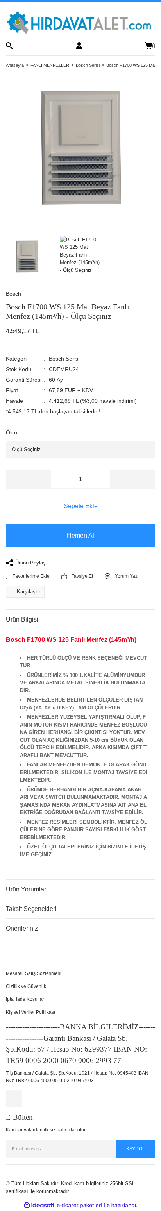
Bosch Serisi (64, 358)
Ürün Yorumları (27, 889)
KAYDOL (135, 1149)
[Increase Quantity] (132, 479)
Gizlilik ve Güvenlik (26, 986)
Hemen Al (80, 535)
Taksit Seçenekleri (31, 909)
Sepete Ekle (81, 506)
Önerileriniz (22, 928)
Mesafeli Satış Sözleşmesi (33, 973)
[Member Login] (79, 45)
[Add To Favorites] (28, 576)
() (153, 45)
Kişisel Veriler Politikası (30, 1012)
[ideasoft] (39, 1205)
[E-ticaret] (79, 1205)
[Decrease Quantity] (28, 479)
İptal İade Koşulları (25, 999)
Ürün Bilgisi (22, 619)
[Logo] (80, 22)
